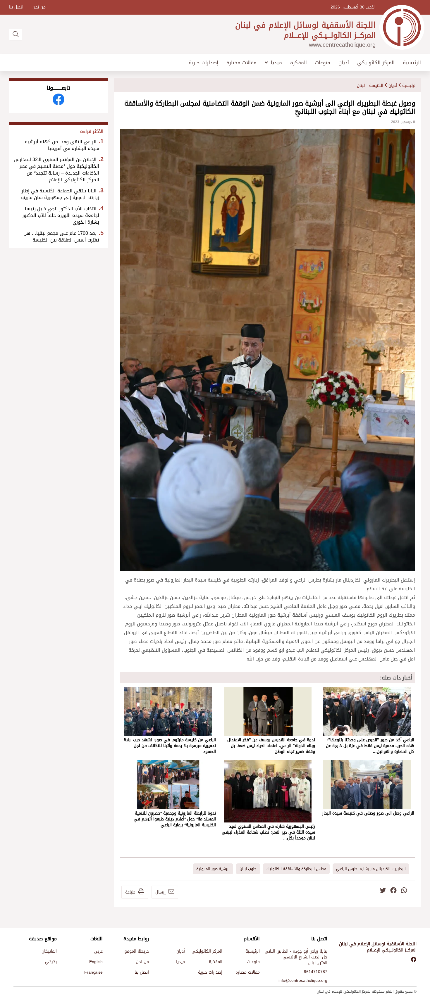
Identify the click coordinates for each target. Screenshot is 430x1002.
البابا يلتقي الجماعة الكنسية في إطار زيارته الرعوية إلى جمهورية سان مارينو (60, 194)
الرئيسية (412, 62)
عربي (98, 951)
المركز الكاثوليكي (376, 62)
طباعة (130, 892)
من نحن (39, 7)
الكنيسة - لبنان (370, 85)
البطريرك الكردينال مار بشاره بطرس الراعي (371, 868)
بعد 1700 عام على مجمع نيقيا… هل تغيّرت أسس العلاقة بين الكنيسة (61, 236)
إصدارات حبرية (203, 62)
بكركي (51, 962)
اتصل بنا (16, 7)
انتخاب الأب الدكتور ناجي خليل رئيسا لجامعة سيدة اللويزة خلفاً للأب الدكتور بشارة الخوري (60, 215)
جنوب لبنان (248, 868)
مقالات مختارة (241, 62)
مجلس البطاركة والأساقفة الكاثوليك (296, 868)
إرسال (160, 892)
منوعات (322, 62)
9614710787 (315, 972)
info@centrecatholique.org (302, 980)
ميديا (276, 62)
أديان (343, 62)
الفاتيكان (49, 951)
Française (93, 972)
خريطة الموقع (136, 951)
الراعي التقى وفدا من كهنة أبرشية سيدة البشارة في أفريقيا (62, 145)
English (96, 962)
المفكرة (298, 62)
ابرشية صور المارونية (213, 868)
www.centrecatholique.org (342, 44)
